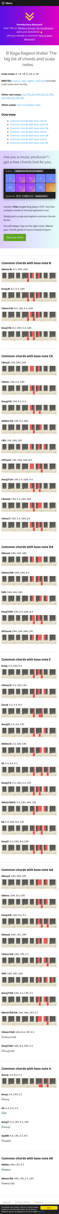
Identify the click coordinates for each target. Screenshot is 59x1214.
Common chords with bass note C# (29, 124)
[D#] (38, 94)
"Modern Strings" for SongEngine (35, 28)
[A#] (17, 98)
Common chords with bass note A (28, 139)
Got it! (49, 1208)
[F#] (51, 94)
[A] (12, 98)
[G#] (8, 98)
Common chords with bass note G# (29, 135)
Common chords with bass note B (28, 120)
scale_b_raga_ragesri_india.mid (29, 80)
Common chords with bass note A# (29, 142)
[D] (33, 94)
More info (41, 1211)
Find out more (14, 237)
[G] (3, 98)
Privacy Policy (22, 1202)
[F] (46, 94)
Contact (39, 1202)
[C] (23, 94)
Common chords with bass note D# (29, 128)
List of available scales (29, 105)
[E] (42, 94)
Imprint (7, 1202)
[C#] (28, 94)
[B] (22, 98)
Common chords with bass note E (28, 131)
